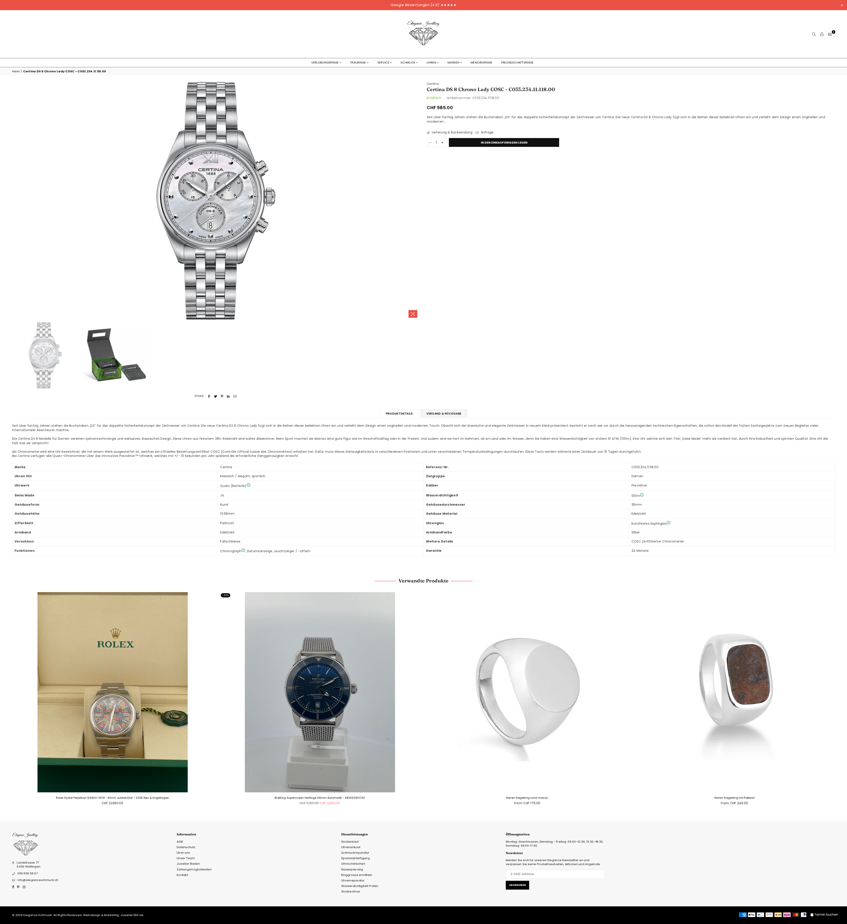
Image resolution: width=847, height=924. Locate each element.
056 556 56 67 (27, 873)
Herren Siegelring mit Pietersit (734, 798)
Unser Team (186, 858)
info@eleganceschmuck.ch (37, 880)
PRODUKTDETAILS (399, 413)
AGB (180, 842)
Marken (453, 62)
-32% (225, 595)
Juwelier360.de (131, 915)
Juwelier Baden (188, 864)
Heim (16, 71)
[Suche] (814, 34)
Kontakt (182, 875)
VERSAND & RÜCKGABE (443, 413)
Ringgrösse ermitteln (356, 875)
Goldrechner (350, 891)
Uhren (431, 62)
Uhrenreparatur (353, 880)
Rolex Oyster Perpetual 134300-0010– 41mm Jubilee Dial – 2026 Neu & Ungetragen (112, 798)
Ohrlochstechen (353, 864)
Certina (433, 84)
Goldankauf (350, 842)
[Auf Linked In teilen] (228, 396)
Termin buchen (826, 914)
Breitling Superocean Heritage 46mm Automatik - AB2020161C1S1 (320, 798)
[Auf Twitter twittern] (215, 396)
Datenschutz (186, 847)
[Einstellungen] (822, 34)
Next (416, 201)
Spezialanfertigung (355, 858)
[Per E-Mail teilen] (235, 396)
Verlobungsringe (325, 62)
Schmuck (408, 62)
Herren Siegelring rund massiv (527, 798)
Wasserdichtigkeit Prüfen (360, 886)
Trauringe (358, 62)
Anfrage (486, 132)
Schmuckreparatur (355, 853)
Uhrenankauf (350, 847)
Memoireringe (481, 62)
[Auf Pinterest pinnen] (222, 396)
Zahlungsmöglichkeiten (194, 869)
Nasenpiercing (352, 869)
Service (383, 62)
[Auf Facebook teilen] (209, 396)
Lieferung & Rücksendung (451, 132)
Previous (16, 201)
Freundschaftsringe (517, 62)
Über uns (183, 853)
